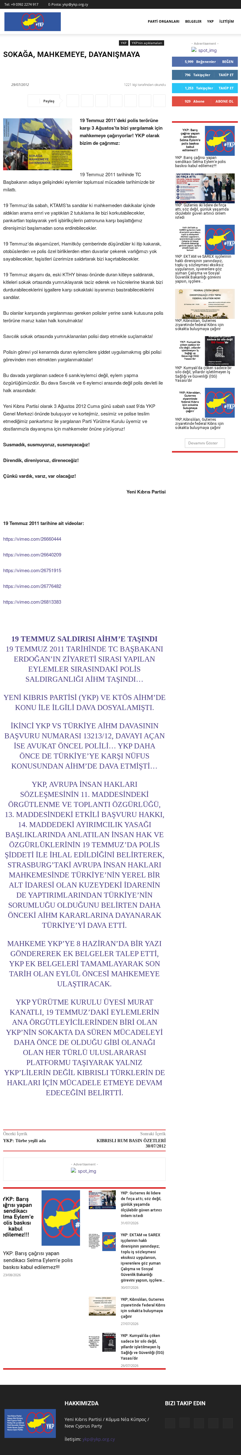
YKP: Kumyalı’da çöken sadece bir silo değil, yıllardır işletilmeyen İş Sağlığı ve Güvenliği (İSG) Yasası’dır (142, 1347)
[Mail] (211, 4)
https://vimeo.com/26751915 (32, 570)
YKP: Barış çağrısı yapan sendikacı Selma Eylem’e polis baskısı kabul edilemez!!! (38, 1260)
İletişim (226, 21)
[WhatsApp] (101, 100)
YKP (210, 21)
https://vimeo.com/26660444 (32, 538)
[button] (181, 4)
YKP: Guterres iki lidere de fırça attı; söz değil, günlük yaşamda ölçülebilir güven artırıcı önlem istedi (141, 1204)
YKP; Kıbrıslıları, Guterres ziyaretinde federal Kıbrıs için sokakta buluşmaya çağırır (199, 325)
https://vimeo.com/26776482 (32, 586)
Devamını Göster (203, 443)
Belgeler (193, 21)
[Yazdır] (130, 100)
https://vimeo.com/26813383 (32, 601)
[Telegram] (159, 100)
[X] (221, 4)
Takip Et (226, 74)
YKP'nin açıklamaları (147, 43)
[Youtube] (232, 4)
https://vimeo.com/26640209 (32, 554)
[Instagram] (201, 4)
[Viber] (116, 100)
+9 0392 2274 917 (24, 4)
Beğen (227, 61)
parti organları (163, 21)
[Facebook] (190, 4)
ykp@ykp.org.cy (75, 4)
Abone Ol (224, 101)
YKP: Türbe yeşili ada (24, 1140)
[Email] (145, 100)
